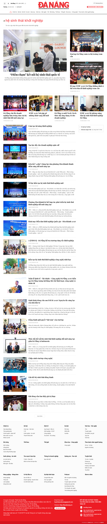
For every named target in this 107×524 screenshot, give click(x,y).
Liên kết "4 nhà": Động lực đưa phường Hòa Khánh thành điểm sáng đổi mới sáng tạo (50, 165)
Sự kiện (66, 433)
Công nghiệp (47, 433)
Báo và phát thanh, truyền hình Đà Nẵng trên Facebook (92, 511)
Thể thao (57, 12)
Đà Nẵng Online (88, 507)
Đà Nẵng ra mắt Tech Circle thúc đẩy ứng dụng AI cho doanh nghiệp (66, 115)
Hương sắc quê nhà (70, 484)
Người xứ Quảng (89, 447)
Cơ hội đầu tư (28, 474)
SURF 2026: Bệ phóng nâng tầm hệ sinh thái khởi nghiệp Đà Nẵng (91, 115)
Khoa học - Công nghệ (72, 12)
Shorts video (88, 474)
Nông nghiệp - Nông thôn (10, 474)
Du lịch (28, 12)
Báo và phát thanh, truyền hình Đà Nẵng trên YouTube (92, 515)
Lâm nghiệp (6, 482)
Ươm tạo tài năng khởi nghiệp (40, 126)
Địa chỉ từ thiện (7, 449)
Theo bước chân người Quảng (86, 12)
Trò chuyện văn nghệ (70, 488)
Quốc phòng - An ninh (9, 456)
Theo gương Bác (7, 431)
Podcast (67, 474)
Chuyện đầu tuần (48, 477)
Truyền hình (88, 456)
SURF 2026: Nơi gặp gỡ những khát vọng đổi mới (39, 114)
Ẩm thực (67, 429)
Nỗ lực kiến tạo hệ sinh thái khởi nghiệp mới (45, 183)
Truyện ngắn (88, 431)
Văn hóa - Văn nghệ (41, 12)
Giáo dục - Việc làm (29, 429)
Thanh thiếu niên (28, 435)
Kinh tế (23, 12)
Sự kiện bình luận (49, 474)
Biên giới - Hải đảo (8, 463)
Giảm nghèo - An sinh (29, 433)
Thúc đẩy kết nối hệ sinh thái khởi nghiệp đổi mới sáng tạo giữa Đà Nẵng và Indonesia (51, 340)
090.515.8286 (100, 7)
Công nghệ (67, 445)
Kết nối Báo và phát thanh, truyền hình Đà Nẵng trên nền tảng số (90, 502)
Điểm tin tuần (88, 468)
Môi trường (6, 445)
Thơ (86, 429)
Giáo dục (33, 12)
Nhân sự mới (6, 437)
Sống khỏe (6, 447)
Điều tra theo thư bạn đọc (30, 461)
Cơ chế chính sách (28, 482)
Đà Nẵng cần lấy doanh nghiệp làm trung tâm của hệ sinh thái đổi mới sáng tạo (15, 115)
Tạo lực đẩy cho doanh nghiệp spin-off (43, 145)
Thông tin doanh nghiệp (51, 456)
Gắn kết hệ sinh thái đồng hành (40, 377)
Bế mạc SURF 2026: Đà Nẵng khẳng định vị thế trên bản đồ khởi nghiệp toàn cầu (87, 87)
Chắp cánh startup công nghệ (40, 358)
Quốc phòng (6, 461)
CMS (90, 522)
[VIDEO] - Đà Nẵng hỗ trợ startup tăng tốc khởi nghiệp (52, 240)
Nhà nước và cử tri (8, 435)
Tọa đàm (87, 470)
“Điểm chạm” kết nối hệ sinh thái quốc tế (35, 74)
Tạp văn (87, 435)
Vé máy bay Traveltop (85, 127)
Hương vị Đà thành (90, 465)
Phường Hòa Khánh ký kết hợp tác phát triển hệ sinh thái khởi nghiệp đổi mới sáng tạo (51, 203)
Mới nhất (19, 7)
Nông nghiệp (6, 477)
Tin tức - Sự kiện (89, 459)
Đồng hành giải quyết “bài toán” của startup (46, 320)
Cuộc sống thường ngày (9, 451)
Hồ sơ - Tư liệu (88, 445)
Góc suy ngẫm (48, 479)
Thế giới (63, 12)
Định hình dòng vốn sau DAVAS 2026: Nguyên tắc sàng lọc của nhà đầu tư (51, 301)
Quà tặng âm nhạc (69, 486)
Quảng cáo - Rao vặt (71, 456)
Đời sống (52, 12)
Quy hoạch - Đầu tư (49, 429)
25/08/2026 (8, 7)
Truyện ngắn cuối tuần (70, 482)
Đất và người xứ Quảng (70, 477)
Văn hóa (87, 437)
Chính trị (15, 12)
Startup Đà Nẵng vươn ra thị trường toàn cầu (86, 55)
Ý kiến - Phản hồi (28, 459)
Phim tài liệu (88, 463)
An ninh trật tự (7, 459)
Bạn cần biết (47, 459)
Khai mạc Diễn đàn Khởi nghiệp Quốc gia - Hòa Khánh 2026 (52, 221)
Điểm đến (67, 431)
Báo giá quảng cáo (60, 508)
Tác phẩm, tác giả (89, 433)
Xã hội (19, 12)
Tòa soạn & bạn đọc (30, 456)
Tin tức (66, 479)
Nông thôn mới (7, 484)
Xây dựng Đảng (7, 429)
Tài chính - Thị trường (49, 435)
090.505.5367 (92, 7)
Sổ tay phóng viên (49, 482)
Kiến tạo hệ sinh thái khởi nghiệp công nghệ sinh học (49, 259)
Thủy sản (5, 479)
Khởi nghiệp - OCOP (49, 431)
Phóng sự (87, 461)
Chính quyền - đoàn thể (9, 433)
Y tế (48, 12)
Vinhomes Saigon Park (86, 129)
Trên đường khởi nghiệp (71, 490)
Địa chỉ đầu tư (27, 477)
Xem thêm (39, 416)
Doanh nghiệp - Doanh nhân (31, 479)
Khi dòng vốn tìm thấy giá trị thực (42, 396)
